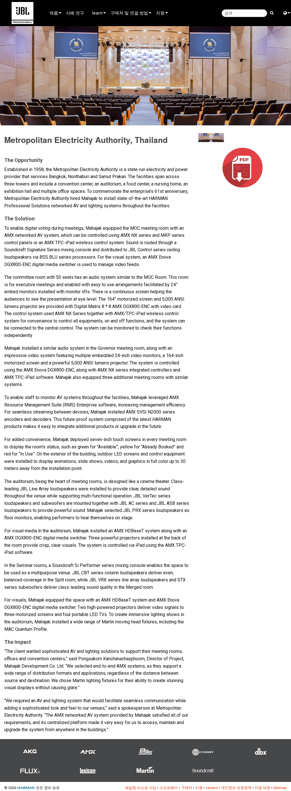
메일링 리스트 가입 (140, 788)
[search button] (272, 12)
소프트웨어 (168, 788)
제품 (53, 13)
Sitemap (280, 788)
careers (212, 788)
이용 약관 (262, 788)
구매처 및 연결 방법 (129, 13)
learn (97, 13)
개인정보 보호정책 (236, 788)
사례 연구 (75, 13)
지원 (160, 13)
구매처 (186, 788)
